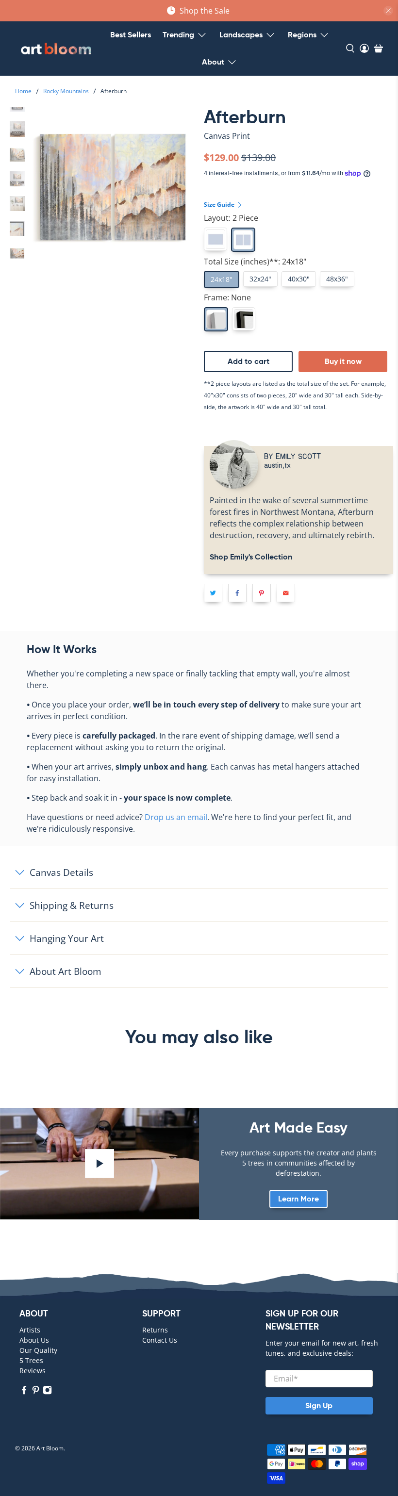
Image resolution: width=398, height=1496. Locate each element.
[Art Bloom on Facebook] (24, 1392)
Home (23, 91)
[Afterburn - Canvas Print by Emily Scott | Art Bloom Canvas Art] (112, 187)
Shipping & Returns (72, 905)
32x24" (260, 278)
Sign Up (318, 1405)
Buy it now (343, 361)
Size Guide (220, 204)
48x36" (337, 278)
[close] (388, 11)
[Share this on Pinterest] (261, 593)
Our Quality (38, 1350)
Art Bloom (50, 1448)
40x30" (299, 278)
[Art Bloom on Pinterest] (35, 1392)
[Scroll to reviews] (298, 144)
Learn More (298, 1199)
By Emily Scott (292, 455)
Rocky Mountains (66, 91)
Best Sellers (130, 35)
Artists (29, 1329)
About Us (34, 1340)
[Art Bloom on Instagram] (47, 1392)
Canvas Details (61, 872)
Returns (155, 1329)
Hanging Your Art (67, 938)
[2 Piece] (243, 240)
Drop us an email (176, 817)
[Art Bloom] (56, 48)
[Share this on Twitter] (213, 593)
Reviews (32, 1370)
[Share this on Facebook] (237, 593)
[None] (216, 319)
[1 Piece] (215, 239)
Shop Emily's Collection (251, 557)
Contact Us (159, 1340)
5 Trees (31, 1360)
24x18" (221, 279)
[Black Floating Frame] (243, 318)
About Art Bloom (65, 971)
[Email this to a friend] (286, 593)
